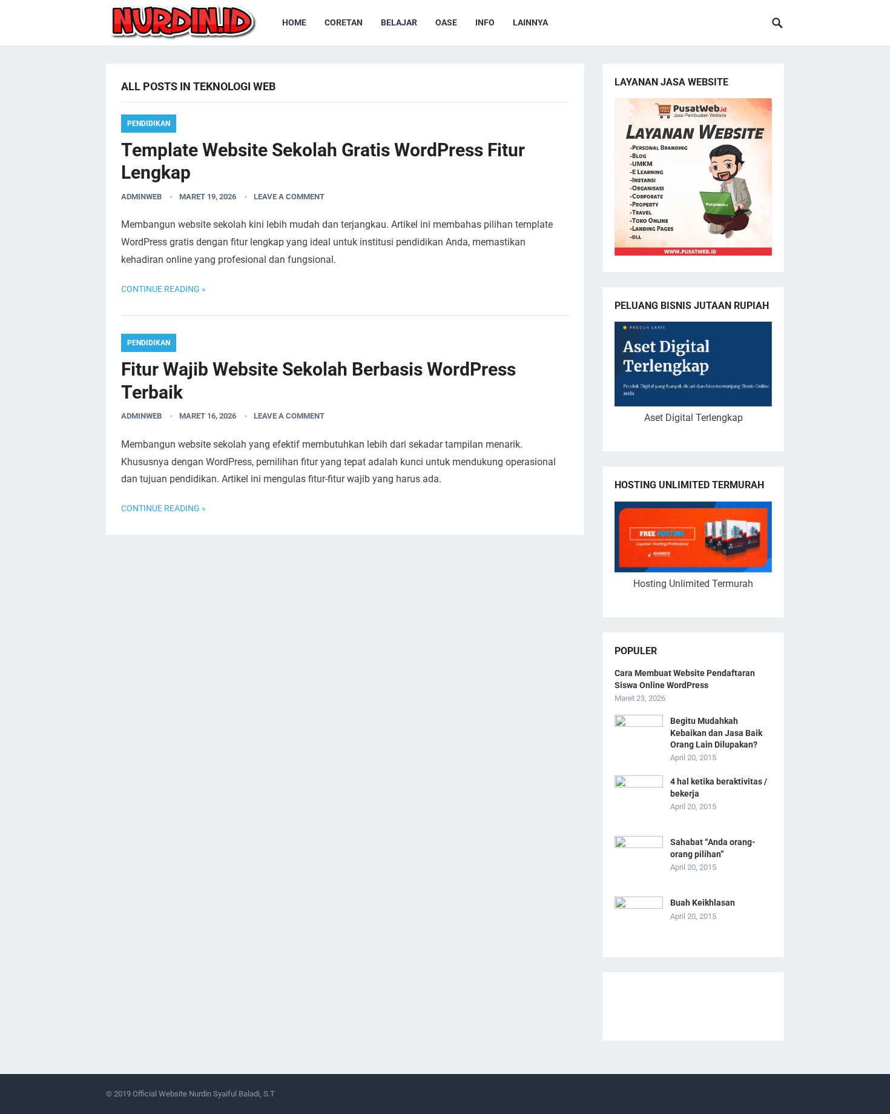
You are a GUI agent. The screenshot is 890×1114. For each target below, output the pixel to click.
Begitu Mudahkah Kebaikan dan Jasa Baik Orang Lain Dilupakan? (716, 732)
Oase (446, 22)
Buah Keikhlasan (702, 902)
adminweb (141, 196)
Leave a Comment (289, 196)
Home (294, 22)
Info (485, 22)
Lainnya (530, 22)
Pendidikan (148, 123)
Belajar (399, 22)
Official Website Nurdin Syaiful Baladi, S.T (204, 1093)
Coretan (344, 22)
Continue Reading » (163, 289)
